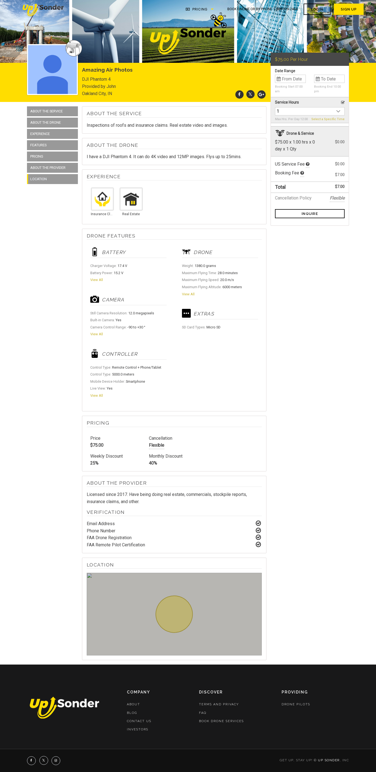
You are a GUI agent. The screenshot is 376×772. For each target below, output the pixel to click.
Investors (137, 729)
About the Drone (45, 122)
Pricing (199, 9)
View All (96, 280)
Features (38, 145)
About (133, 704)
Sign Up (349, 9)
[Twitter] (250, 94)
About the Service (46, 111)
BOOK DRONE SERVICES (221, 721)
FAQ (202, 713)
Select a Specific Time (328, 119)
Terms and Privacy (219, 704)
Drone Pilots (296, 704)
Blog (132, 713)
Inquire (310, 214)
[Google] (261, 94)
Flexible (156, 445)
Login (317, 9)
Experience (40, 134)
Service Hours (287, 102)
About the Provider (48, 168)
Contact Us (139, 721)
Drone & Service (300, 133)
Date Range (285, 71)
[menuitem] (43, 9)
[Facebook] (239, 94)
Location (38, 179)
